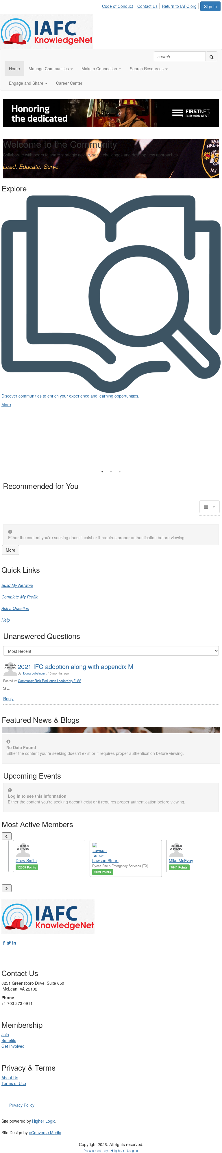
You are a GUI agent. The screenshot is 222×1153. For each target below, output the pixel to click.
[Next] (7, 888)
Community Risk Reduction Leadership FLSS (49, 680)
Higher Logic (43, 1121)
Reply (8, 698)
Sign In (210, 6)
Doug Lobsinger (34, 673)
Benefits (8, 1040)
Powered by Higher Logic (111, 1150)
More (10, 550)
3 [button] (120, 471)
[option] (111, 295)
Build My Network (17, 585)
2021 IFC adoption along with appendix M (75, 666)
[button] (50, 68)
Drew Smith (26, 860)
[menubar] (150, 5)
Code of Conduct (117, 6)
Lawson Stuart (105, 860)
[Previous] (7, 836)
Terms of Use (13, 1083)
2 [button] (111, 471)
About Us (9, 1077)
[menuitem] (119, 5)
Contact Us (147, 6)
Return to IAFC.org (179, 6)
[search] (211, 56)
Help (5, 620)
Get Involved (13, 1046)
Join (5, 1034)
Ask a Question (15, 608)
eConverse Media (45, 1132)
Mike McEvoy (181, 860)
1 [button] (102, 471)
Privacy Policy (21, 1105)
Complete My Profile (19, 597)
